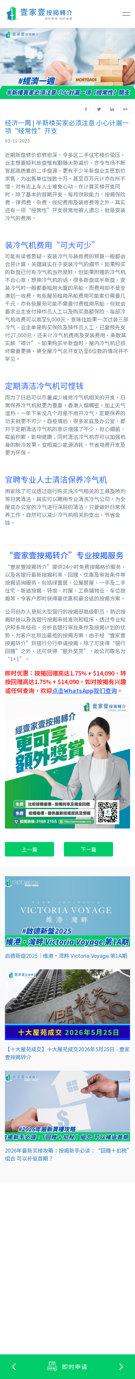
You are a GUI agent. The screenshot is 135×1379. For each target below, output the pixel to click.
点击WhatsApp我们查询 (84, 690)
